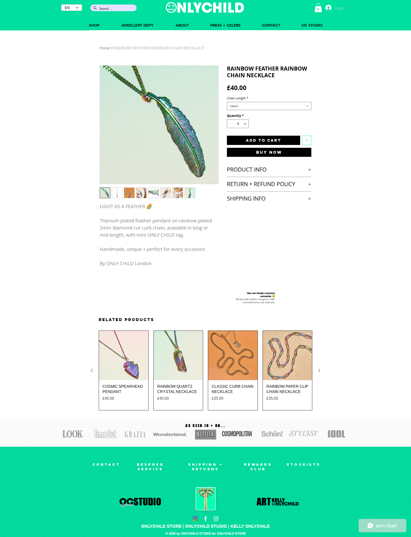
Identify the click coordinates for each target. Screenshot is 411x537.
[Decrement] (230, 124)
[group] (205, 370)
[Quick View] (123, 355)
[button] (318, 7)
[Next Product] (319, 370)
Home (105, 48)
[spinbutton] (238, 124)
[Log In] (328, 7)
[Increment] (245, 124)
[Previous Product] (92, 370)
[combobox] (269, 106)
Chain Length (237, 98)
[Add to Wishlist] (306, 140)
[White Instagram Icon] (216, 518)
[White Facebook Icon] (205, 518)
